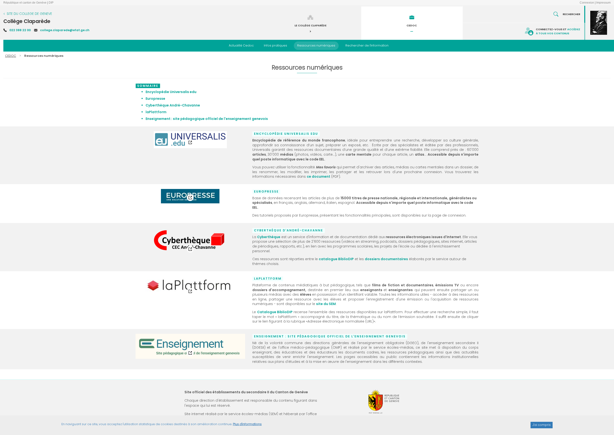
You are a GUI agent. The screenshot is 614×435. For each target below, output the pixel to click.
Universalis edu (151, 135)
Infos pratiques (275, 45)
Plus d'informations (247, 424)
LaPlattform (148, 280)
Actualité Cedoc (241, 45)
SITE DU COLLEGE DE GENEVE (29, 13)
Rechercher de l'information (367, 45)
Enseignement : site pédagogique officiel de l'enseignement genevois (186, 337)
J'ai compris (541, 425)
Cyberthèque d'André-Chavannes (163, 231)
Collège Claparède (26, 21)
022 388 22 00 (20, 30)
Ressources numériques (316, 45)
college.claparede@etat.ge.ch (64, 30)
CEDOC (10, 56)
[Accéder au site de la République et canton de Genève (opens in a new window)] (383, 401)
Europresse (148, 192)
